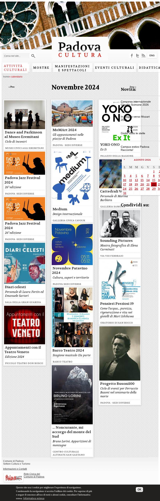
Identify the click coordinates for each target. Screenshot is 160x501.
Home (6, 76)
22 (154, 184)
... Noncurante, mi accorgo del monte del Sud (71, 432)
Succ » (133, 86)
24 (124, 189)
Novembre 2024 (75, 87)
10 (124, 180)
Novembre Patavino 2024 (69, 270)
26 (136, 189)
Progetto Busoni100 (117, 383)
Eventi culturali (114, 68)
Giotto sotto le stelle (133, 133)
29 (154, 189)
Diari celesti (15, 287)
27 (142, 189)
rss (143, 55)
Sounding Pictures (116, 240)
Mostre (41, 68)
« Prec (12, 86)
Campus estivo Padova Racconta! (135, 148)
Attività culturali (15, 68)
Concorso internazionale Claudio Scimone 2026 (136, 103)
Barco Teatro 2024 (68, 350)
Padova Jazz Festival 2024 (22, 180)
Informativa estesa (33, 498)
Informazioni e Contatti (15, 469)
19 (136, 184)
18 (130, 184)
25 (130, 189)
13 (142, 180)
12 (136, 180)
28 (148, 189)
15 (153, 180)
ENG (152, 55)
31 (124, 193)
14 (148, 180)
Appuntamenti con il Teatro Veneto (22, 349)
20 (142, 184)
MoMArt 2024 (64, 130)
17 (124, 184)
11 (130, 180)
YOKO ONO (110, 144)
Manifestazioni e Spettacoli (72, 68)
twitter (137, 55)
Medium (59, 209)
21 (147, 184)
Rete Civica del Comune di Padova (34, 475)
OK (139, 489)
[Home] (80, 58)
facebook (131, 55)
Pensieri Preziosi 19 (117, 303)
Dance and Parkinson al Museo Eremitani (23, 134)
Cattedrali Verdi (114, 191)
